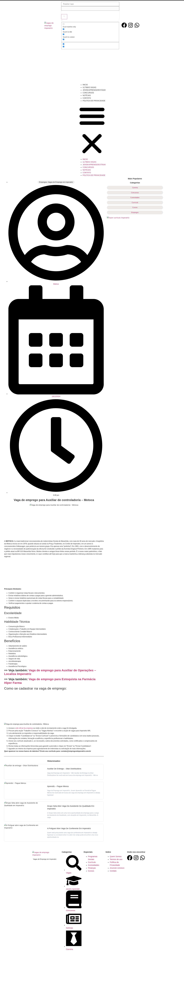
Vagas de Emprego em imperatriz (60, 182)
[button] (92, 130)
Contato (87, 98)
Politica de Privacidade (94, 101)
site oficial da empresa (24, 728)
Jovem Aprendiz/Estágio (94, 90)
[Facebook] (124, 25)
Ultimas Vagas (89, 87)
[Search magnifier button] (64, 16)
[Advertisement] (92, 66)
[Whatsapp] (137, 25)
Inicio (85, 85)
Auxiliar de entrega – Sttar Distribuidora (64, 769)
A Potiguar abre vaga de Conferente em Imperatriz (69, 828)
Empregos (43, 182)
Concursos (88, 93)
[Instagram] (130, 25)
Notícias (87, 95)
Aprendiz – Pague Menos (58, 786)
